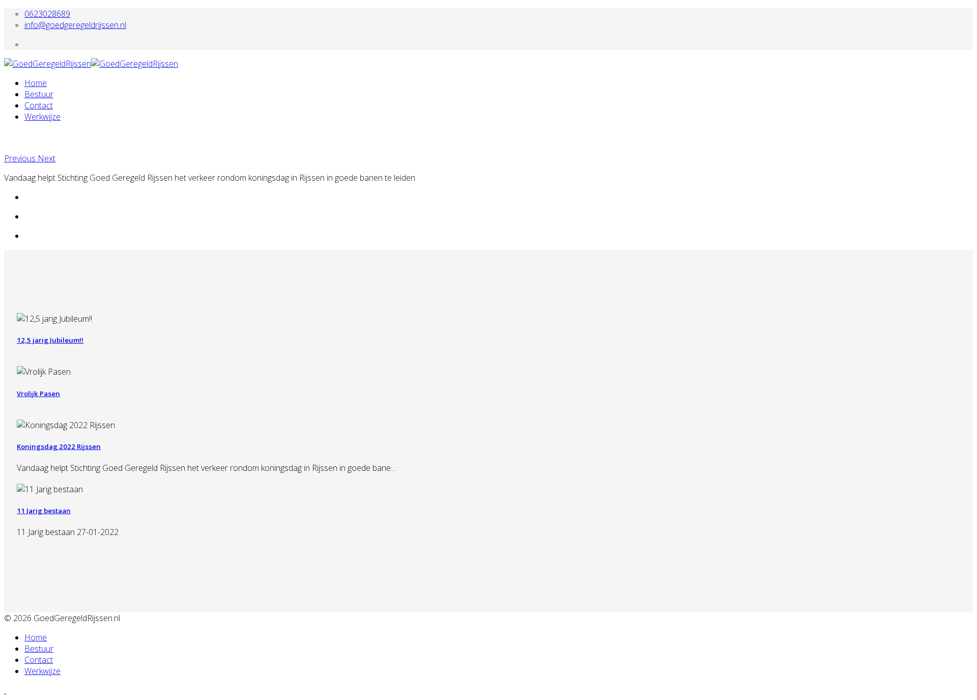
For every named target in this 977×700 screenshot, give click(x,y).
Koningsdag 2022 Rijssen (59, 446)
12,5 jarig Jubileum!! (50, 340)
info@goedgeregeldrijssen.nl (75, 25)
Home (35, 83)
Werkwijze (42, 116)
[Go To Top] (5, 690)
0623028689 (47, 13)
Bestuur (38, 94)
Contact (38, 105)
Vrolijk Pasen (38, 393)
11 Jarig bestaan (44, 510)
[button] (21, 158)
